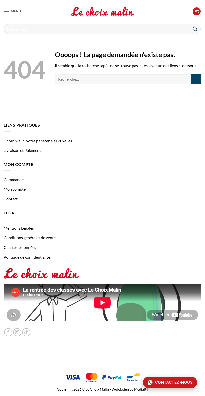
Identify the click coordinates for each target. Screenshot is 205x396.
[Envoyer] (195, 29)
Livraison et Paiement (22, 150)
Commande (14, 179)
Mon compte (15, 189)
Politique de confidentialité (27, 257)
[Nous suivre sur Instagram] (17, 332)
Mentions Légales (19, 228)
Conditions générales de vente (30, 237)
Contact (11, 198)
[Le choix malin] (102, 11)
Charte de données (20, 247)
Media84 (141, 389)
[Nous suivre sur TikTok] (26, 332)
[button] (12, 11)
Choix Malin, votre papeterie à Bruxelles (38, 140)
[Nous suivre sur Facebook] (8, 332)
